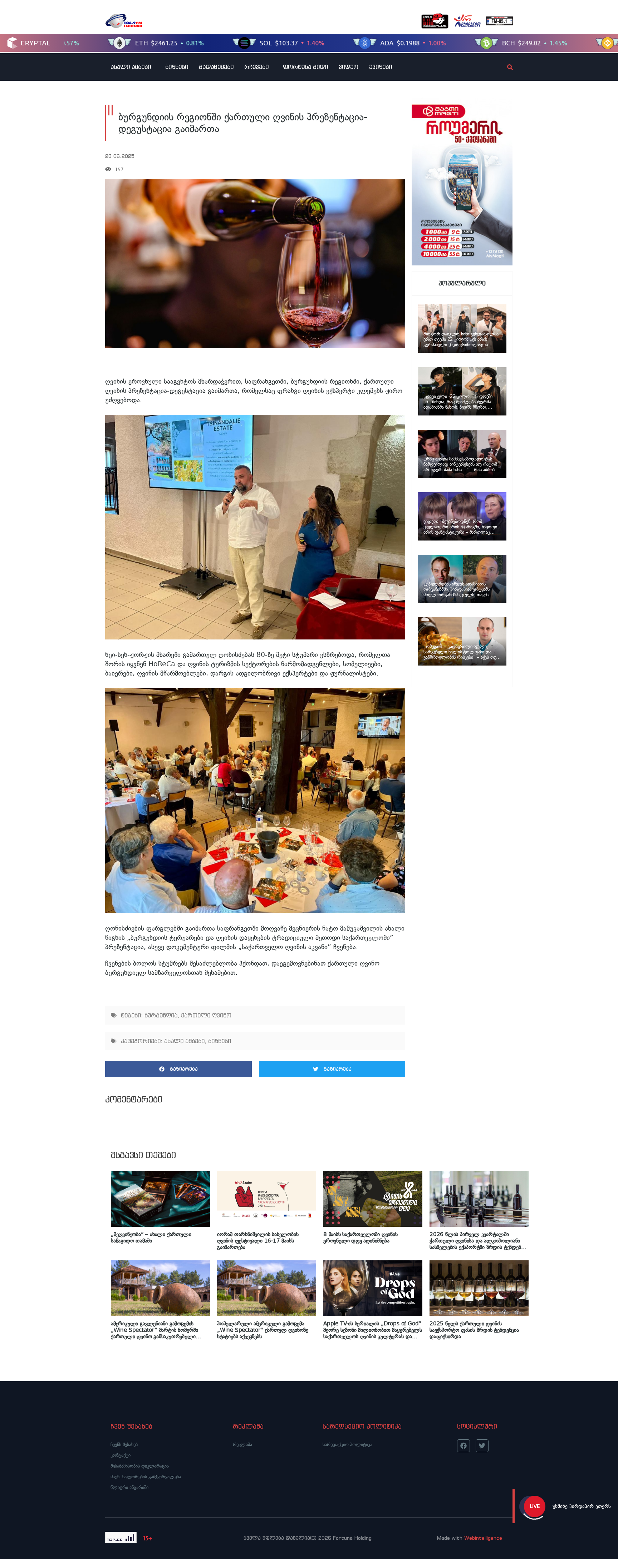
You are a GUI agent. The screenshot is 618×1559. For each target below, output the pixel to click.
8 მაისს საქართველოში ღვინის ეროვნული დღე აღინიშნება (360, 1237)
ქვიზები (380, 66)
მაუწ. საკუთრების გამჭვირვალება (146, 1476)
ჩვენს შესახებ (124, 1444)
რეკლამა (242, 1444)
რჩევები (256, 66)
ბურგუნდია (160, 1015)
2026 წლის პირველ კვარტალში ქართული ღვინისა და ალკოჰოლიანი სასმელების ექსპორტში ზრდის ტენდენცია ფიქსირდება (479, 1240)
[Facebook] (463, 1445)
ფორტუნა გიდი (305, 66)
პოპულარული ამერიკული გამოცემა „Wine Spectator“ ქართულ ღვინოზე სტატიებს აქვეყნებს (262, 1330)
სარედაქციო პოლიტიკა (347, 1444)
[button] (178, 1069)
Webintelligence (483, 1538)
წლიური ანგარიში (129, 1487)
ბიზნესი (176, 66)
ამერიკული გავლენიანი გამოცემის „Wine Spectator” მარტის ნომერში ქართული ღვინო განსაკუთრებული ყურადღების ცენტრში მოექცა (154, 1330)
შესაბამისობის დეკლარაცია (140, 1466)
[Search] (504, 67)
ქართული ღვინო (206, 1015)
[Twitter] (482, 1445)
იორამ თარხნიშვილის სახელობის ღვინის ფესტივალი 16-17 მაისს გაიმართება (258, 1240)
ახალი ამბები (131, 66)
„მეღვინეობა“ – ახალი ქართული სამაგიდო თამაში (151, 1237)
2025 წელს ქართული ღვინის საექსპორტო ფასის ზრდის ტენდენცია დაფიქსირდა (474, 1330)
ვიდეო (348, 66)
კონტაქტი (121, 1455)
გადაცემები (216, 66)
